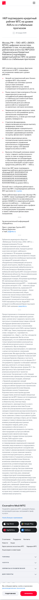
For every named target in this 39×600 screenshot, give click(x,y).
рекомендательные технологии (13, 588)
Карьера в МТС (32, 546)
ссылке (19, 191)
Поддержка (17, 539)
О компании (6, 539)
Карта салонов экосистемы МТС (13, 546)
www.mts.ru (22, 306)
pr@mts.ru (12, 231)
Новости (5, 543)
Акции (13, 543)
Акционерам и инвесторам (11, 550)
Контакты (27, 539)
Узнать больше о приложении (12, 518)
